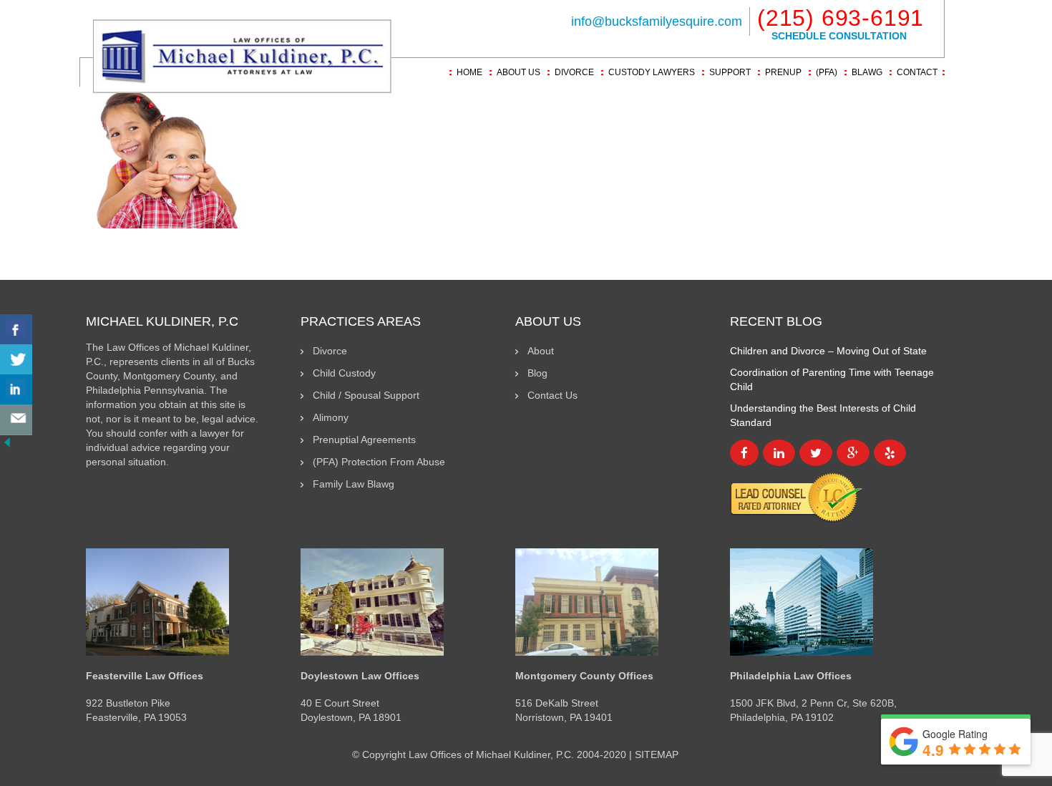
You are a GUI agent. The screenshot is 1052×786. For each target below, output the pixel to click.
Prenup (783, 72)
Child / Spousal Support (366, 395)
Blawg (867, 72)
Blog (537, 373)
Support (730, 72)
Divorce (574, 72)
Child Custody (344, 373)
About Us (518, 72)
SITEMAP (656, 754)
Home (469, 72)
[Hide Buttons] (7, 441)
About (540, 350)
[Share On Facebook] (16, 329)
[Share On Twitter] (16, 359)
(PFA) (826, 72)
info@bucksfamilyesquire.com (656, 21)
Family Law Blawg (353, 484)
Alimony (331, 417)
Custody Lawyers (651, 72)
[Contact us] (16, 419)
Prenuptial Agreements (364, 439)
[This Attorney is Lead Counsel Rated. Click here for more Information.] (796, 497)
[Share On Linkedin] (16, 389)
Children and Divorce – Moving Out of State (828, 350)
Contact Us (552, 395)
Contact (917, 72)
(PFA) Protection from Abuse (379, 461)
